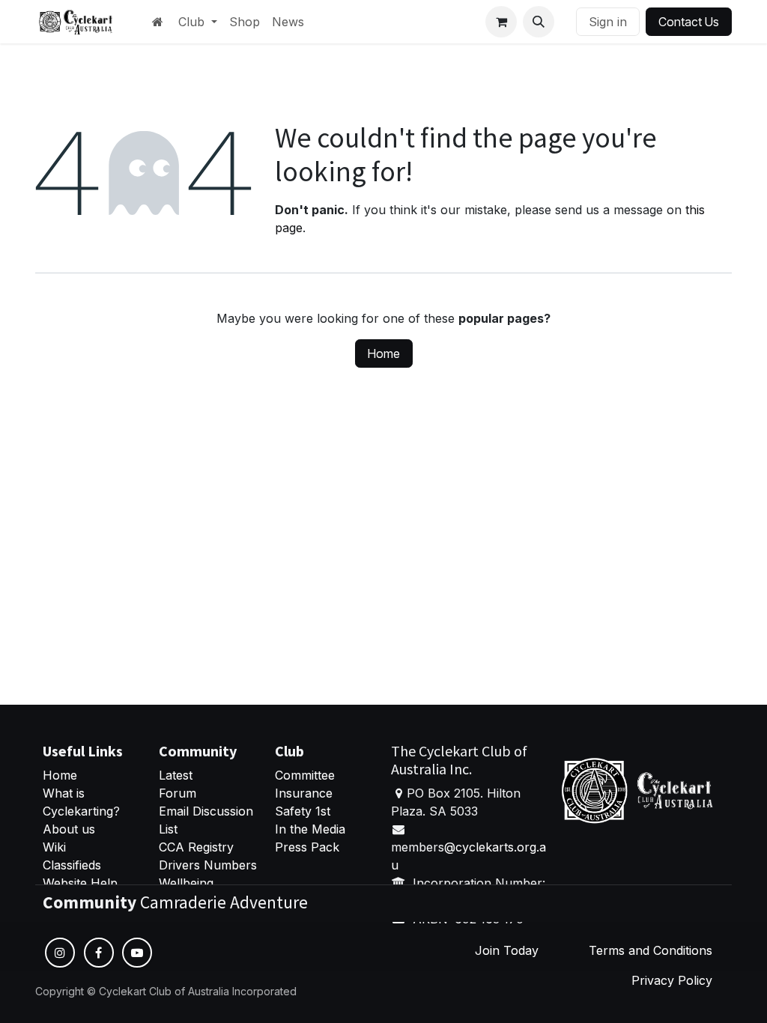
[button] (538, 21)
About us (69, 829)
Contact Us (688, 21)
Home (384, 353)
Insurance (304, 793)
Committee (305, 775)
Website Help (80, 882)
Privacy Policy (671, 980)
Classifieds (72, 864)
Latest (175, 775)
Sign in (608, 21)
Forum (177, 793)
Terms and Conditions (650, 950)
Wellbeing (186, 882)
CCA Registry (196, 847)
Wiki (54, 847)
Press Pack (307, 847)
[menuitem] (197, 22)
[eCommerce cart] (501, 21)
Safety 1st (304, 811)
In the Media (310, 829)
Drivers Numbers (208, 864)
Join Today (507, 950)
